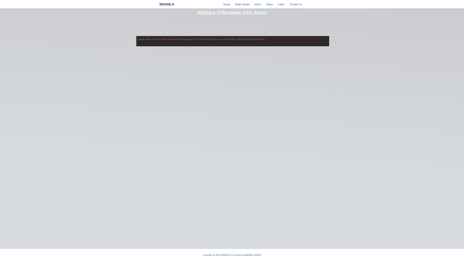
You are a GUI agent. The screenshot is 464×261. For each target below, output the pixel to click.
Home (226, 4)
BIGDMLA (167, 4)
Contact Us (295, 4)
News (269, 4)
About (258, 4)
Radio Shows (242, 4)
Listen (281, 4)
